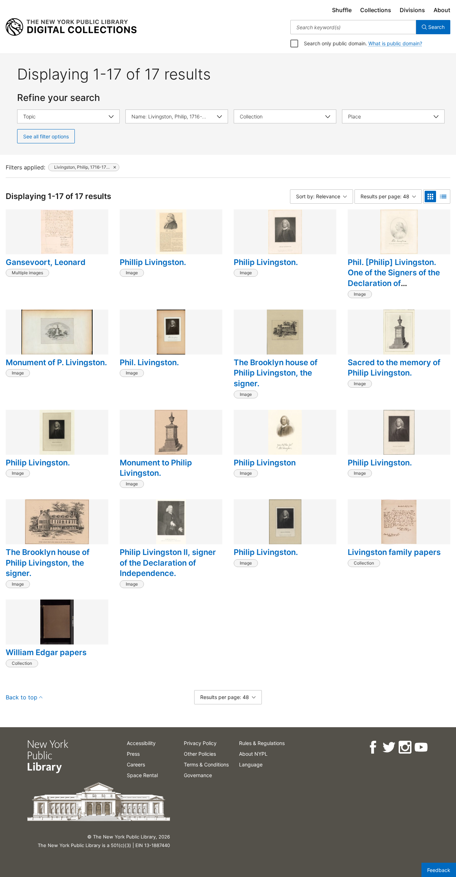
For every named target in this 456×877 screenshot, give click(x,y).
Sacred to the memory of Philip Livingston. (394, 368)
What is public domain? (395, 43)
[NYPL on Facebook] (372, 747)
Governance (198, 775)
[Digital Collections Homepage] (71, 27)
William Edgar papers (46, 652)
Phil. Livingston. (149, 362)
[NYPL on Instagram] (404, 747)
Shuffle (342, 10)
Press (133, 754)
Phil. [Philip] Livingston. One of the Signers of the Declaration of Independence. (394, 278)
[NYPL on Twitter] (388, 747)
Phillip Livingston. (153, 262)
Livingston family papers (394, 552)
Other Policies (200, 754)
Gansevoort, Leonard (46, 262)
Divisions (412, 10)
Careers (136, 764)
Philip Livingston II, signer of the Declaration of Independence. (168, 562)
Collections (375, 10)
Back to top (21, 697)
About (442, 10)
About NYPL (253, 754)
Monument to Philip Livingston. (156, 468)
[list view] (443, 196)
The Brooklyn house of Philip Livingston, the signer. (275, 373)
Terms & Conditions (206, 764)
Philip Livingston (265, 462)
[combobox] (353, 27)
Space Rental (142, 775)
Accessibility (141, 743)
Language (251, 764)
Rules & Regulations (262, 743)
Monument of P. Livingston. (56, 362)
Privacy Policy (200, 743)
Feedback (438, 870)
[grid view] (430, 196)
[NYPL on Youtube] (421, 747)
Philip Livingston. (266, 262)
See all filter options (46, 136)
